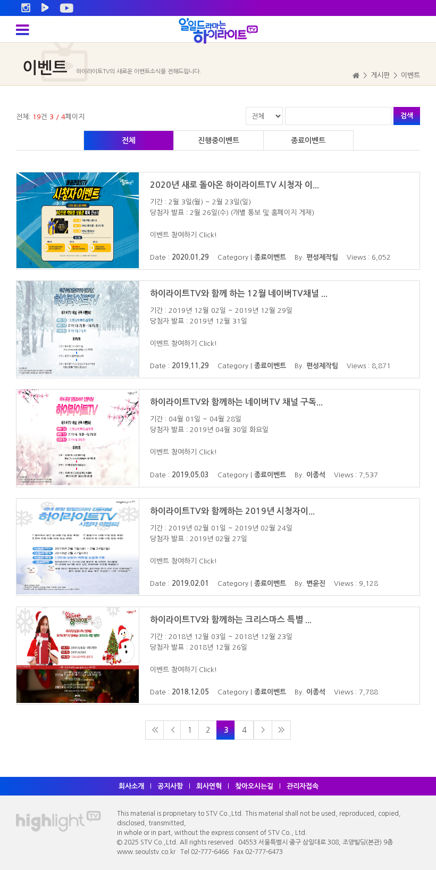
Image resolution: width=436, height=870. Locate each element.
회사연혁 (209, 786)
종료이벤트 (308, 140)
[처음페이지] (154, 730)
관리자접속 (302, 786)
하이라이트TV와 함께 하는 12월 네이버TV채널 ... (239, 293)
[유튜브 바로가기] (66, 8)
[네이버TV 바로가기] (45, 8)
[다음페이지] (263, 730)
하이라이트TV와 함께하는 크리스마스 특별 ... (231, 620)
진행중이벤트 (218, 140)
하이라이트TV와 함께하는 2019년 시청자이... (232, 511)
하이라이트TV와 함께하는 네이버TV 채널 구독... (236, 402)
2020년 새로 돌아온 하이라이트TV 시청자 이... (234, 185)
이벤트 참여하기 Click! (183, 234)
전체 (129, 140)
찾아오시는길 (254, 786)
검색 (406, 115)
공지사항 (170, 786)
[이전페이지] (172, 730)
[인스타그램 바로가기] (25, 8)
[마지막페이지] (281, 730)
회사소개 (131, 786)
